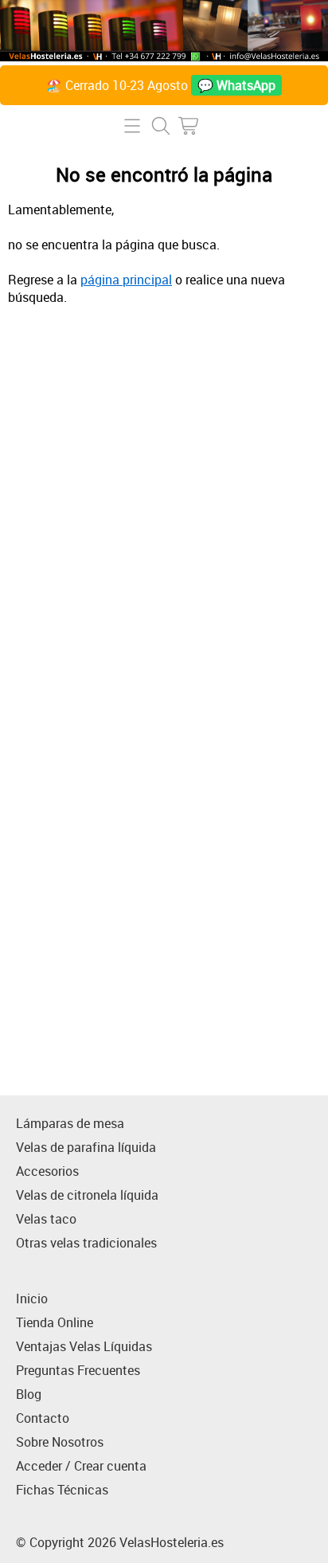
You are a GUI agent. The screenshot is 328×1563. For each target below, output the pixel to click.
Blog (28, 1394)
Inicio (32, 1298)
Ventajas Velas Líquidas (84, 1346)
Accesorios (47, 1171)
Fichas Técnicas (62, 1489)
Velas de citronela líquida (87, 1195)
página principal (126, 279)
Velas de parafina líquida (86, 1147)
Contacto (42, 1418)
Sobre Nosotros (59, 1442)
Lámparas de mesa (70, 1123)
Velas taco (46, 1219)
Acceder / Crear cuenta (81, 1466)
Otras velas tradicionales (86, 1243)
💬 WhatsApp (236, 85)
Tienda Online (54, 1322)
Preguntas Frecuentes (78, 1370)
